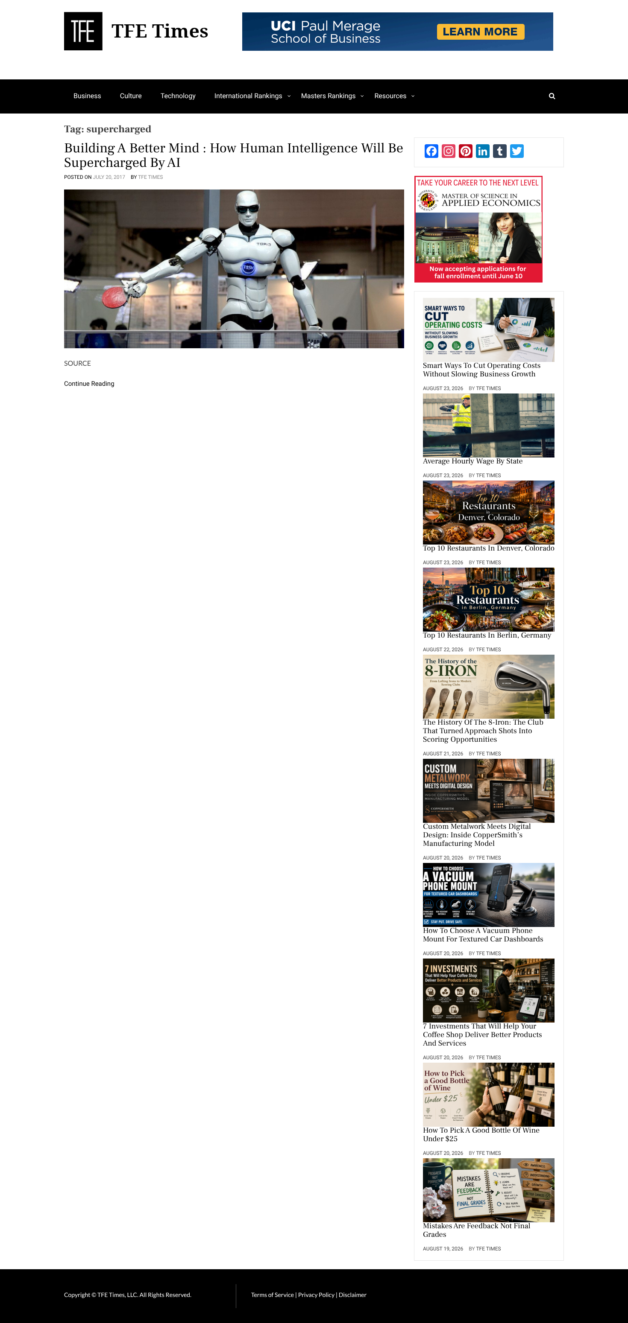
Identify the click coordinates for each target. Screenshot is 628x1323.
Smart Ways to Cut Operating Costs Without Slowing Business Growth (481, 370)
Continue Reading (89, 384)
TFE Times (150, 177)
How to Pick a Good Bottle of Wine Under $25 (481, 1135)
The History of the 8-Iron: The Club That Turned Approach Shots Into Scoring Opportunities (483, 731)
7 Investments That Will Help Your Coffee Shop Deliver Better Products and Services (482, 1035)
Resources (390, 96)
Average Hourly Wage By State (473, 462)
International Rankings (248, 96)
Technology (178, 96)
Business (87, 96)
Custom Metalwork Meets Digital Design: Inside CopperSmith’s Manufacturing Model (477, 835)
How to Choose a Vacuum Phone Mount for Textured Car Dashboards (483, 935)
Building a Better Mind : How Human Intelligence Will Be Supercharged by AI (233, 155)
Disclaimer (353, 1294)
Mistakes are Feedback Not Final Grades (477, 1230)
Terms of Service (272, 1294)
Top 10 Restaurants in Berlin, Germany (487, 636)
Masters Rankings (328, 96)
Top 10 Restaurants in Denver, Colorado (489, 549)
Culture (131, 96)
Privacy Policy (317, 1294)
